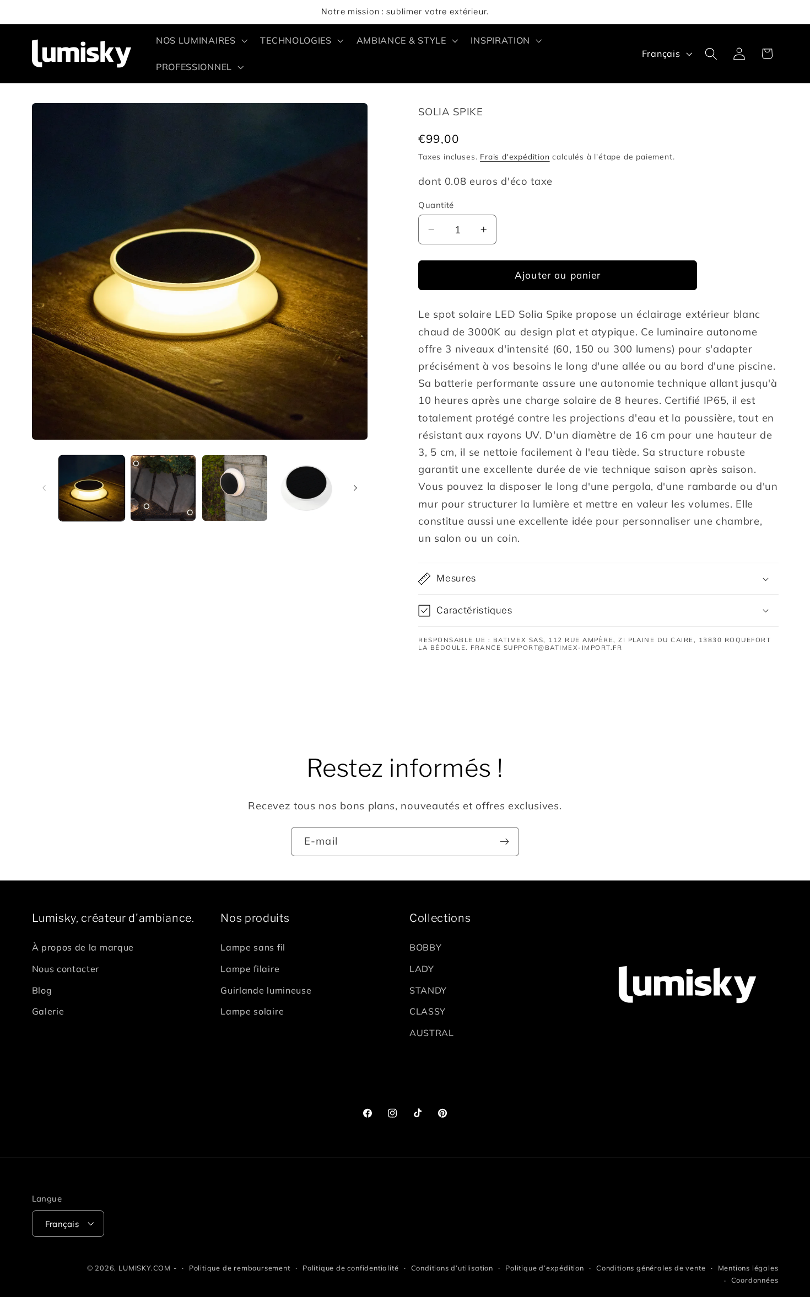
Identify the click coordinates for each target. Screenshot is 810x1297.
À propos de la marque (83, 947)
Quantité (436, 205)
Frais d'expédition (515, 156)
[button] (200, 40)
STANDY (428, 990)
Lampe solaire (252, 1011)
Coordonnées (755, 1279)
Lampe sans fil (252, 947)
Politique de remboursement (239, 1267)
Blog (42, 990)
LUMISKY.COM (144, 1267)
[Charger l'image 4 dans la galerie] (306, 487)
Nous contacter (66, 968)
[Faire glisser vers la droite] (355, 488)
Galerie (48, 1011)
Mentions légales (748, 1267)
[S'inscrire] (504, 842)
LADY (421, 968)
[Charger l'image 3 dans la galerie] (234, 487)
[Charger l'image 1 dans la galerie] (91, 487)
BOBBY (425, 947)
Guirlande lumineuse (265, 990)
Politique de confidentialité (351, 1267)
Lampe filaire (249, 968)
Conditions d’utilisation (452, 1267)
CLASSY (427, 1011)
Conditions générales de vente (650, 1267)
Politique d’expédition (544, 1267)
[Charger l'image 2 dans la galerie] (163, 487)
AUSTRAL (431, 1032)
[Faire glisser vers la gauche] (44, 488)
